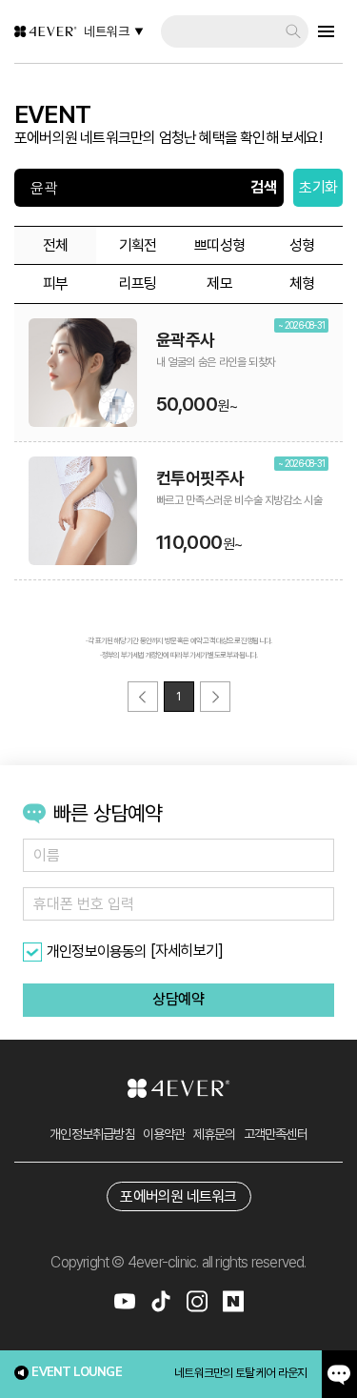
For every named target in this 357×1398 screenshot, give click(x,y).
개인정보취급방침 (92, 1134)
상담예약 (178, 999)
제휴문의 (214, 1134)
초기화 (318, 187)
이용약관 (164, 1134)
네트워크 (106, 31)
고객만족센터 (275, 1134)
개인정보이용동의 (97, 951)
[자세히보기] (186, 951)
